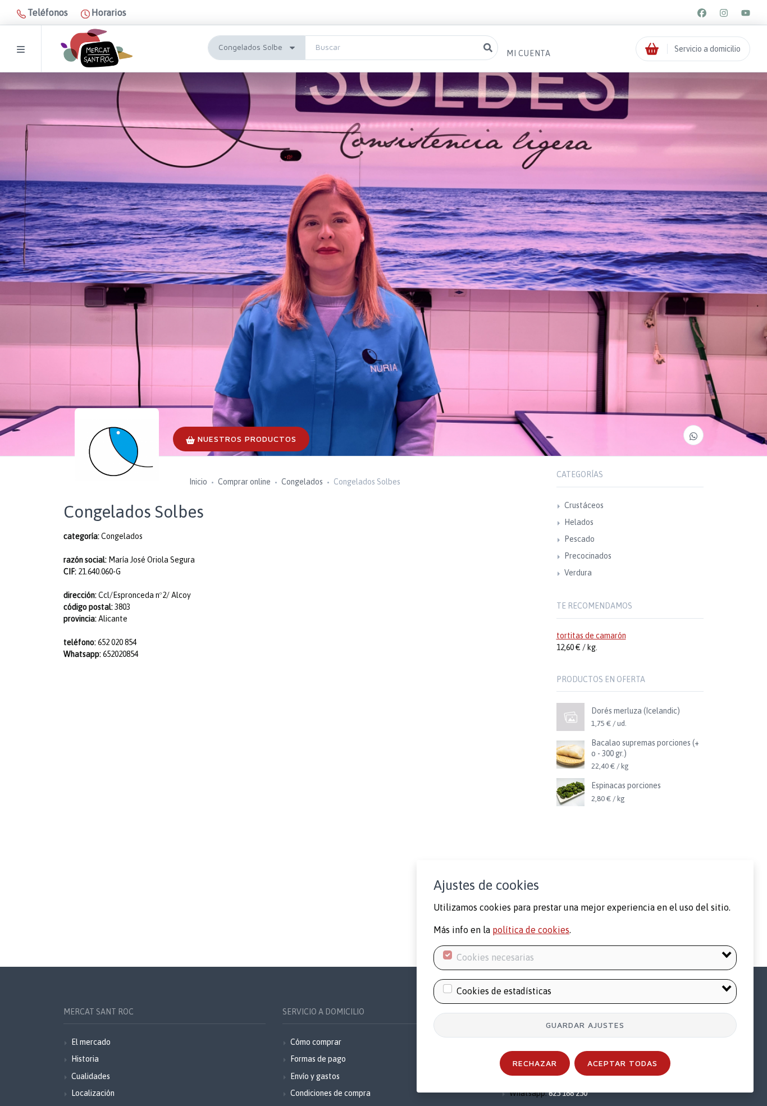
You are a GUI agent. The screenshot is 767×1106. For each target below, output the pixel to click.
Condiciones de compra (330, 1093)
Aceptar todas (622, 1063)
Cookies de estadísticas (503, 991)
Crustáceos (584, 505)
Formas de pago (318, 1058)
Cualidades (90, 1076)
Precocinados (587, 555)
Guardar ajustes (585, 1025)
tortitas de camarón (591, 635)
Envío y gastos (315, 1076)
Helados (578, 522)
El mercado (91, 1042)
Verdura (578, 572)
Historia (85, 1058)
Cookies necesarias (495, 957)
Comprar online (244, 481)
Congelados (302, 481)
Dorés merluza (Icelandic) (635, 710)
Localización (93, 1093)
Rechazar (535, 1063)
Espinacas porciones (626, 785)
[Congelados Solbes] (117, 450)
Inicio (198, 481)
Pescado (579, 538)
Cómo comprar (315, 1042)
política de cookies (530, 930)
